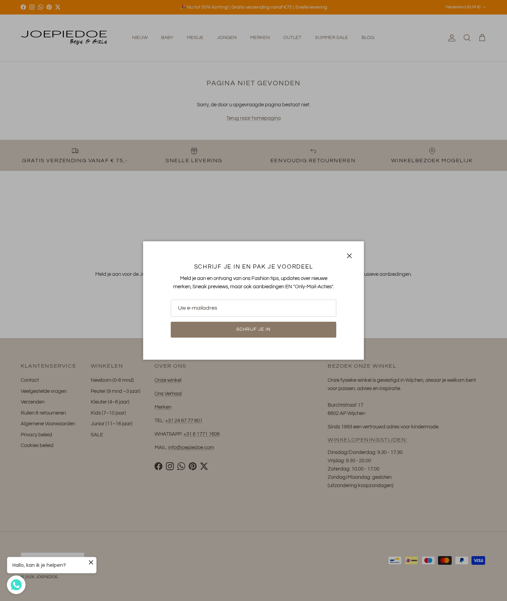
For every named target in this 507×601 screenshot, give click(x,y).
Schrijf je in (253, 329)
